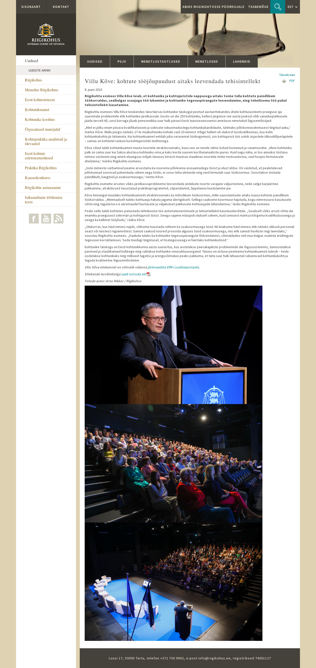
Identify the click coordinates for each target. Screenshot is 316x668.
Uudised (31, 60)
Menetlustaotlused (160, 61)
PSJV (122, 61)
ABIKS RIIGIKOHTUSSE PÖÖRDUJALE (213, 6)
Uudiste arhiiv (40, 70)
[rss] (58, 218)
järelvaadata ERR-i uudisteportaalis (173, 267)
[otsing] (277, 7)
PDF (292, 80)
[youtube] (46, 218)
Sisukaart (31, 6)
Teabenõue (258, 6)
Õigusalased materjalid (42, 129)
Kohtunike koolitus (40, 119)
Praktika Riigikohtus (41, 167)
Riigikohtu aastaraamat (42, 187)
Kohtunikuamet (37, 109)
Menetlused (206, 61)
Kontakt (61, 6)
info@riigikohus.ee (214, 658)
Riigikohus (33, 79)
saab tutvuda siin (133, 274)
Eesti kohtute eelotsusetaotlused (39, 155)
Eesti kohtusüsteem (40, 99)
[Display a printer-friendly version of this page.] (284, 80)
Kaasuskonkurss (37, 177)
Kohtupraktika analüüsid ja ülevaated (46, 141)
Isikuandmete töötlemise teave (43, 199)
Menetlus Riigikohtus (41, 89)
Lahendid (241, 61)
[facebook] (34, 218)
